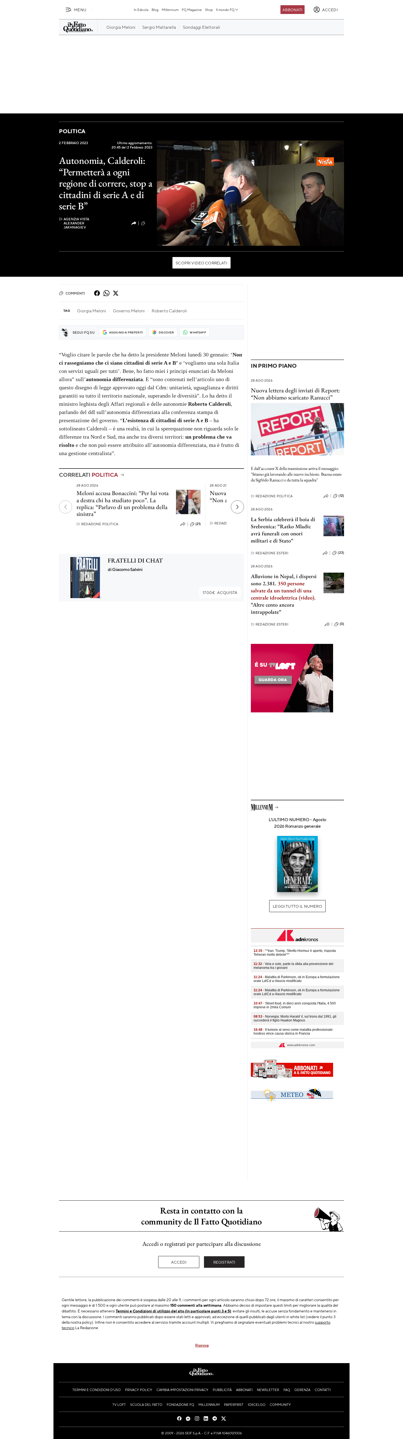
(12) (341, 496)
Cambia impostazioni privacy (182, 1389)
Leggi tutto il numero (297, 906)
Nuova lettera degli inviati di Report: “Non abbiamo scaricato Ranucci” (295, 393)
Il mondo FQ (225, 9)
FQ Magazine (192, 9)
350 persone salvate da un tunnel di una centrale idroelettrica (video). (283, 590)
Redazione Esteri (269, 553)
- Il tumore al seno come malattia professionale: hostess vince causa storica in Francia (293, 1031)
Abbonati (292, 9)
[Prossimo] (237, 506)
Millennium (170, 9)
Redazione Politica (97, 524)
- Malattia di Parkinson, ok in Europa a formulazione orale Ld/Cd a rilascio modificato (297, 979)
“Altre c (259, 604)
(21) (198, 524)
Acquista (220, 592)
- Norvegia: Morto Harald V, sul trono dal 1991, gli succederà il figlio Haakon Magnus (295, 1018)
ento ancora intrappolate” (272, 608)
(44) (149, 223)
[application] (250, 193)
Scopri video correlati (201, 262)
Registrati (224, 1262)
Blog (155, 9)
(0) (342, 624)
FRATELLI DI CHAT (135, 560)
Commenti (75, 293)
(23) (341, 553)
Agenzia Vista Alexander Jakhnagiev (74, 223)
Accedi (179, 1262)
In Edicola (141, 9)
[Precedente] (65, 506)
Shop (209, 9)
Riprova (202, 1345)
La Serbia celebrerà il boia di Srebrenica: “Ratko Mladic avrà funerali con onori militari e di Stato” (283, 530)
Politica (72, 131)
